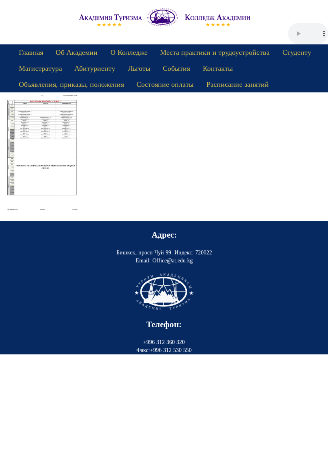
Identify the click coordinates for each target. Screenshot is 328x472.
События (176, 68)
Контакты (218, 68)
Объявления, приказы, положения (71, 84)
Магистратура (40, 68)
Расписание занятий (237, 84)
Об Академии (77, 52)
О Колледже (129, 52)
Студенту (296, 52)
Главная (31, 52)
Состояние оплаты (165, 84)
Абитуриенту (94, 68)
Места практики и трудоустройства (215, 52)
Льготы (139, 68)
